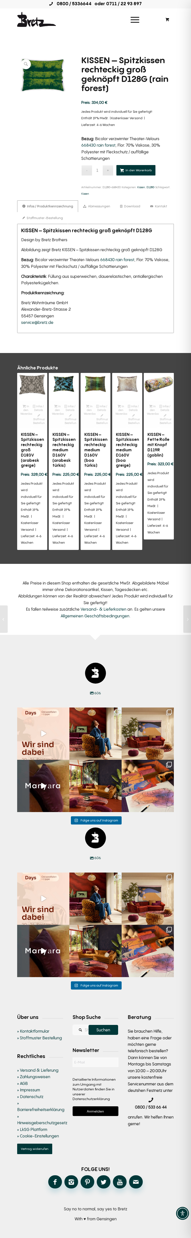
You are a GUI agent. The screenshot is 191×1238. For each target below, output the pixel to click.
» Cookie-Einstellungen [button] (38, 1136)
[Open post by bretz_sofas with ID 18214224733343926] (43, 733)
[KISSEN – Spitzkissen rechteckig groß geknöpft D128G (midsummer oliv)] (187, 619)
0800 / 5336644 (73, 3)
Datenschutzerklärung (91, 1098)
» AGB (22, 1083)
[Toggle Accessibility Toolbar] (183, 1213)
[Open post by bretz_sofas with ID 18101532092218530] (43, 786)
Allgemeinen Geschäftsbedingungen (95, 616)
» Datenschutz (30, 1096)
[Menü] (135, 19)
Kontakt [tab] (160, 206)
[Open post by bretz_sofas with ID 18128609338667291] (148, 733)
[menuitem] (136, 19)
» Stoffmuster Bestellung (39, 1038)
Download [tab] (131, 206)
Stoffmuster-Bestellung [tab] (44, 218)
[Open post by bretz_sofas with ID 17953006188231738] (148, 786)
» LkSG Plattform (32, 1129)
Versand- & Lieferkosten (103, 609)
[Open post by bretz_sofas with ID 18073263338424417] (95, 733)
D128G (150, 187)
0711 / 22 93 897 (124, 3)
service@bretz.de (37, 322)
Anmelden (95, 1111)
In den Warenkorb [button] (26, 409)
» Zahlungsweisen (33, 1076)
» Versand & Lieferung (37, 1070)
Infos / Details (39, 408)
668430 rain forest (98, 145)
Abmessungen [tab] (98, 206)
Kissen (141, 187)
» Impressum (28, 1090)
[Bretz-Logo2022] (36, 19)
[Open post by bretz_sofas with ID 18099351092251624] (95, 786)
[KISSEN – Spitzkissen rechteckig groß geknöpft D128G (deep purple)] (4, 619)
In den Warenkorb (139, 170)
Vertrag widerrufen (34, 1149)
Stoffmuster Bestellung (39, 421)
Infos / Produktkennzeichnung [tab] (49, 206)
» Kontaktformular (33, 1031)
